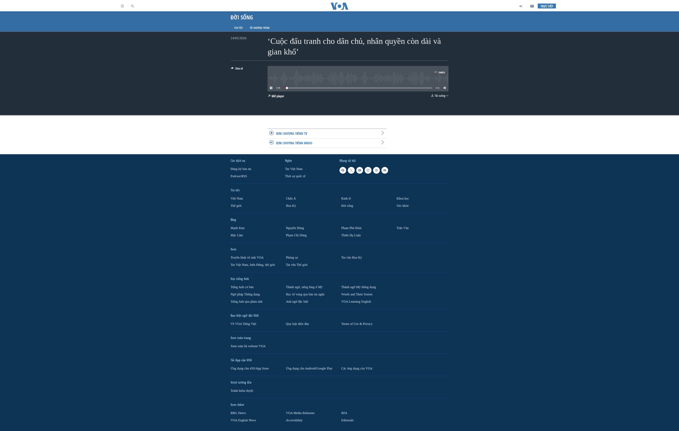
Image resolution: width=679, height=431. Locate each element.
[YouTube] (532, 6)
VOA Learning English (356, 301)
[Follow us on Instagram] (368, 170)
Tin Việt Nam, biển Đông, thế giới (253, 265)
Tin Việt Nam (294, 169)
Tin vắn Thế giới (296, 265)
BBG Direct (238, 413)
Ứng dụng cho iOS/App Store (250, 368)
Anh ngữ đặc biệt (297, 301)
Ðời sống (347, 206)
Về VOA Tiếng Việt (243, 324)
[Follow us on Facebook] (343, 170)
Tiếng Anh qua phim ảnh (246, 301)
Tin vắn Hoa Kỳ (351, 257)
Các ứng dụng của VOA (356, 368)
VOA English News (243, 420)
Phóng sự (292, 257)
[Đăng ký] (384, 170)
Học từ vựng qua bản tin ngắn (305, 294)
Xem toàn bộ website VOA (248, 346)
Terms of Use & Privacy (357, 324)
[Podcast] (376, 170)
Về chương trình (260, 28)
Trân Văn (403, 228)
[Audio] (521, 6)
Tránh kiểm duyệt (242, 391)
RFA (344, 413)
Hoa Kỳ (291, 206)
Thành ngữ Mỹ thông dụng (358, 287)
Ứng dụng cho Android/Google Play (309, 368)
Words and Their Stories (357, 294)
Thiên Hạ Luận (351, 235)
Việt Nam (237, 198)
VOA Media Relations (300, 413)
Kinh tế (346, 198)
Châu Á (291, 198)
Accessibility (294, 420)
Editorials (347, 420)
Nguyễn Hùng (295, 228)
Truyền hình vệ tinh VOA (247, 257)
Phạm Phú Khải (351, 228)
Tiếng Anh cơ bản (242, 287)
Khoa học (403, 198)
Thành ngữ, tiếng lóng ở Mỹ (304, 287)
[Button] (237, 69)
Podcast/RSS (239, 176)
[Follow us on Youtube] (359, 170)
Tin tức (238, 28)
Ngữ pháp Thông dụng (245, 294)
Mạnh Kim (238, 228)
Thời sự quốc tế (295, 176)
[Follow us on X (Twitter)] (351, 170)
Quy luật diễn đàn (297, 324)
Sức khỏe (403, 206)
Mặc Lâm (237, 235)
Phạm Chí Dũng (296, 235)
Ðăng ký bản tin (241, 169)
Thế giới (236, 206)
